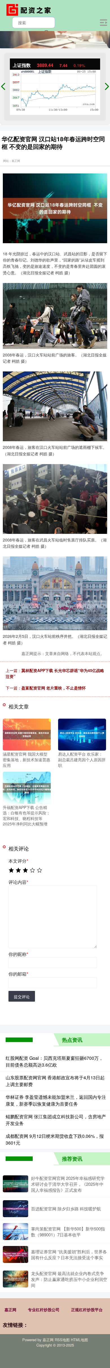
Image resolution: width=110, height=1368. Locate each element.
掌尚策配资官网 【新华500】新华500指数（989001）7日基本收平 (68, 1231)
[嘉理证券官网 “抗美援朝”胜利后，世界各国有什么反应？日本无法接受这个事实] (15, 1254)
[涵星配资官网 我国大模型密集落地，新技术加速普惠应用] (27, 734)
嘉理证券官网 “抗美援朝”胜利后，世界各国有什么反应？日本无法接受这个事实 (69, 1254)
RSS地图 (62, 1339)
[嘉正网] (30, 9)
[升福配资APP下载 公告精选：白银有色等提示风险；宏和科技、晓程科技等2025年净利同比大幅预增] (27, 787)
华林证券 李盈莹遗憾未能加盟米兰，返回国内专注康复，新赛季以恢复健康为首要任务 (56, 1100)
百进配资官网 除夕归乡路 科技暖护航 (66, 1209)
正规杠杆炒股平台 (87, 1309)
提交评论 (22, 996)
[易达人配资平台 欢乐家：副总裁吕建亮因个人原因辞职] (82, 734)
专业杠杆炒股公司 (44, 1309)
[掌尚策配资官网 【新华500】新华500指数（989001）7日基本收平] (15, 1231)
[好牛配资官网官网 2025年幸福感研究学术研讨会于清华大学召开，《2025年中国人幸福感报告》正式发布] (15, 1183)
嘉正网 (10, 1309)
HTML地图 (79, 1339)
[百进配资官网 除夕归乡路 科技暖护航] (15, 1208)
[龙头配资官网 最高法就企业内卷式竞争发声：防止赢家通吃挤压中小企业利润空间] (15, 1279)
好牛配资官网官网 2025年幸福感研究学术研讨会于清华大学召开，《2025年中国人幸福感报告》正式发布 (68, 1184)
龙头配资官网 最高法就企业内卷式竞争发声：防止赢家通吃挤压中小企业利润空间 (69, 1279)
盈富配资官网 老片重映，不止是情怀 (53, 688)
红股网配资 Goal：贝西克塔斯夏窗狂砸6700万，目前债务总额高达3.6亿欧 (54, 1061)
